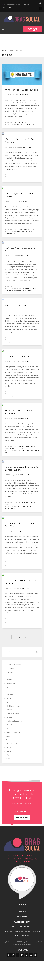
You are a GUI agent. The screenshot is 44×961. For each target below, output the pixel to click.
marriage (28, 340)
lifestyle (28, 125)
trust (11, 342)
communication (21, 623)
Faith (18, 566)
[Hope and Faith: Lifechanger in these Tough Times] (4, 517)
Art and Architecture (13, 664)
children (19, 394)
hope (21, 566)
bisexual (19, 288)
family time (25, 507)
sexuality (8, 179)
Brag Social (24, 95)
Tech (8, 740)
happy (28, 450)
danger (18, 231)
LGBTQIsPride (28, 231)
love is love (33, 177)
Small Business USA (13, 732)
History (9, 710)
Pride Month (9, 233)
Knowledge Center (25, 229)
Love (33, 125)
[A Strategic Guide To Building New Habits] (22, 75)
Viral (8, 759)
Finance (9, 698)
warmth (13, 509)
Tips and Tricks (20, 448)
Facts (16, 175)
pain (11, 396)
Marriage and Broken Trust (15, 305)
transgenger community (25, 290)
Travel (33, 229)
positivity (30, 566)
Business (9, 672)
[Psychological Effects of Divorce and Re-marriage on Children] (4, 461)
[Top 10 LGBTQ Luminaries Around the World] (4, 242)
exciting (30, 623)
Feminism (9, 695)
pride (6, 290)
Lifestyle (25, 123)
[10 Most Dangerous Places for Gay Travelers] (4, 188)
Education (9, 679)
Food (8, 702)
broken (18, 340)
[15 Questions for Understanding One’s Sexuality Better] (4, 133)
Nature (8, 728)
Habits (18, 125)
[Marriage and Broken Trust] (4, 299)
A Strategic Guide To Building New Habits (22, 90)
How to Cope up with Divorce (17, 356)
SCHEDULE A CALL (22, 811)
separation (16, 396)
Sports (8, 736)
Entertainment (11, 683)
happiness (22, 177)
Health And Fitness (25, 446)
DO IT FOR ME (26, 945)
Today (8, 747)
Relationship (9, 625)
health (23, 125)
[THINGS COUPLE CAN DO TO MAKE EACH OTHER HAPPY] (4, 574)
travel (15, 233)
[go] (37, 652)
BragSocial (18, 123)
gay (17, 177)
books (18, 450)
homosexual (29, 288)
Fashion (9, 691)
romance (16, 625)
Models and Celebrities (14, 721)
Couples (23, 450)
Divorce (25, 394)
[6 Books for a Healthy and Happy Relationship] (4, 405)
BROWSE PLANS (22, 817)
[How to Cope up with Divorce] (4, 350)
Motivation (19, 564)
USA (7, 755)
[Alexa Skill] (22, 882)
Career (8, 676)
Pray (35, 566)
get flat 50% (25, 4)
